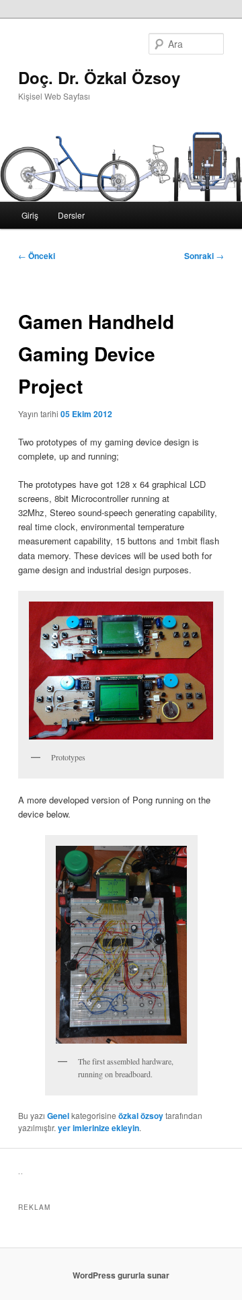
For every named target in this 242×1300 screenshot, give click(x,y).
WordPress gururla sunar (121, 1275)
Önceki (36, 256)
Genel (58, 1116)
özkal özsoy (140, 1116)
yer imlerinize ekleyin (98, 1128)
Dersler (71, 215)
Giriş (30, 215)
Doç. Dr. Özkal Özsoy (99, 77)
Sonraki (204, 256)
